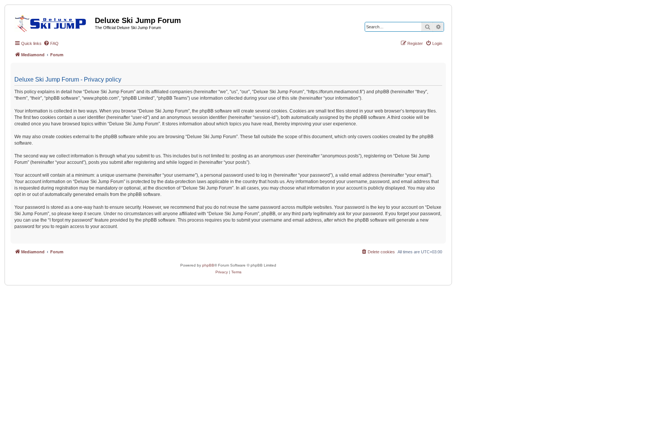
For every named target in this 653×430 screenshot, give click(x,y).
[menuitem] (51, 43)
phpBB (208, 265)
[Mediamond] (53, 22)
